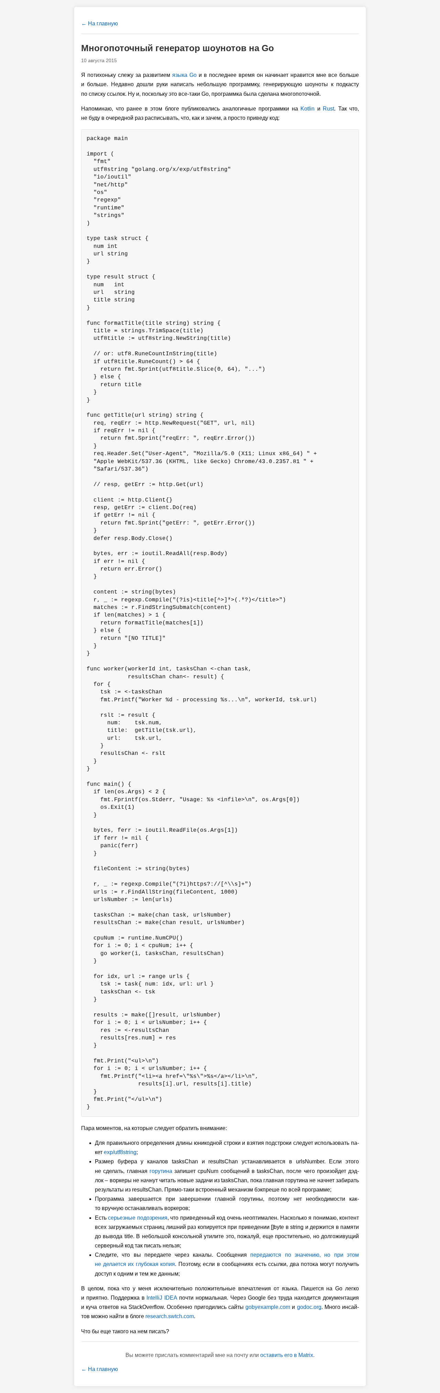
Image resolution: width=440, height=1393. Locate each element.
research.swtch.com (169, 1316)
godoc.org (309, 1307)
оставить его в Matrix (286, 1355)
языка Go (184, 75)
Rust (328, 109)
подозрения (152, 1218)
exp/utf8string (120, 1152)
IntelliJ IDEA (161, 1298)
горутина (161, 1171)
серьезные (121, 1218)
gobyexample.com (267, 1307)
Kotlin (307, 109)
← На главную (99, 23)
